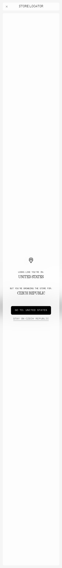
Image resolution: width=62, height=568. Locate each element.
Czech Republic (31, 319)
